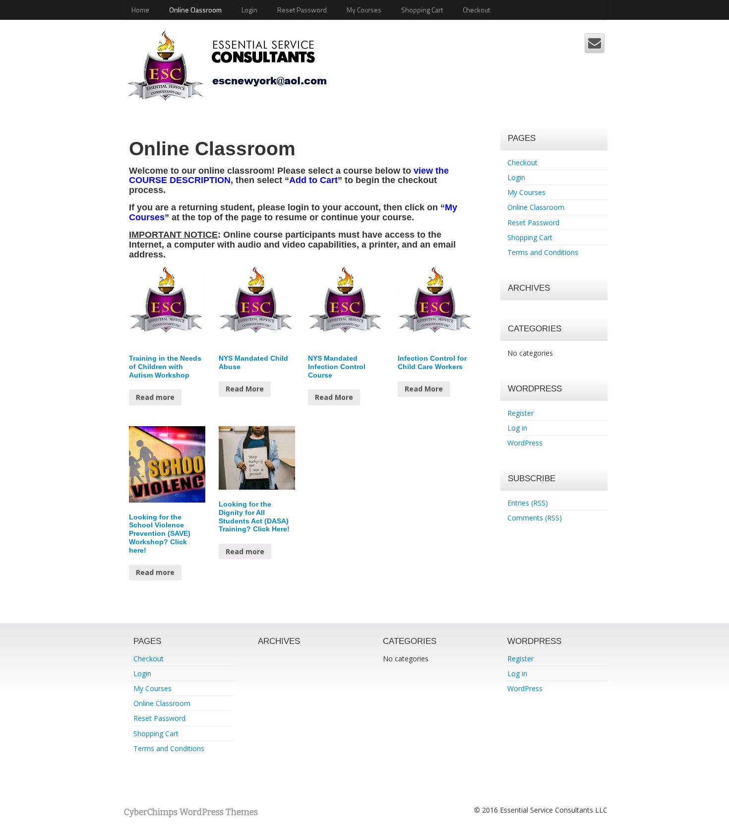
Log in (517, 428)
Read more (155, 397)
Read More (245, 388)
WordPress (525, 442)
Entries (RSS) (527, 503)
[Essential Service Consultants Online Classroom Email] (595, 43)
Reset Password (302, 9)
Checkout (476, 9)
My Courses (364, 9)
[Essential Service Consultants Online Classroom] (233, 63)
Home (140, 9)
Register (520, 413)
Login (249, 9)
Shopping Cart (422, 9)
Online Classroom (195, 9)
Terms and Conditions (542, 252)
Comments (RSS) (534, 517)
